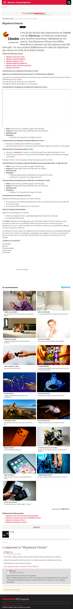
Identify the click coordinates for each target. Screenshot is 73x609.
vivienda (17, 152)
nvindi (34, 18)
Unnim (67, 32)
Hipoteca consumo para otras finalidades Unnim (23, 518)
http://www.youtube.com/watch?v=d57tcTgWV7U (21, 566)
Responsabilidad (18, 605)
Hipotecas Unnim (7, 19)
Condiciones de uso (7, 605)
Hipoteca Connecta (13, 68)
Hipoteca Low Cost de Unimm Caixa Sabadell (22, 516)
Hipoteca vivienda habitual (15, 59)
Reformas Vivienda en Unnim (16, 522)
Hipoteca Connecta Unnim (15, 520)
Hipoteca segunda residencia (16, 63)
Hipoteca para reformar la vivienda (18, 65)
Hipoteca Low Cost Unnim (15, 57)
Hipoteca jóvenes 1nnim (14, 61)
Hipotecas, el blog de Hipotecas (19, 2)
